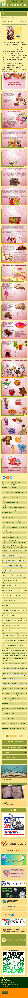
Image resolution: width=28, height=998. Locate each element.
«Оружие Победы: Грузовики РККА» (11, 716)
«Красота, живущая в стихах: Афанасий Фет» (13, 723)
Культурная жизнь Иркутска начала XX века (13, 542)
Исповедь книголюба (8, 495)
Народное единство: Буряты (9, 593)
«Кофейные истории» (7, 608)
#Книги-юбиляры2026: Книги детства (12, 545)
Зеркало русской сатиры (8, 680)
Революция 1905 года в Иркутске (11, 522)
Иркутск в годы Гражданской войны (11, 497)
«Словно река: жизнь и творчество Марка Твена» (15, 726)
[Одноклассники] (7, 477)
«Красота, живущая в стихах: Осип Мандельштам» (15, 695)
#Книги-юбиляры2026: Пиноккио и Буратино (14, 484)
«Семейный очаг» (6, 532)
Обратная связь (5, 986)
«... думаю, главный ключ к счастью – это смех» (14, 721)
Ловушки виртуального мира (9, 517)
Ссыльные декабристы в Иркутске (11, 638)
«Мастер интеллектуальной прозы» (11, 625)
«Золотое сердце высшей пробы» (11, 482)
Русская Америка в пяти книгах (10, 690)
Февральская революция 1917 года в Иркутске (14, 515)
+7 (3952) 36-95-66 (17, 1)
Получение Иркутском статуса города (12, 685)
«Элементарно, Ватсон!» (8, 700)
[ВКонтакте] (4, 477)
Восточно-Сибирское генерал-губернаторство (14, 630)
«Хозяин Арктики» (6, 648)
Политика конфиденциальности (9, 984)
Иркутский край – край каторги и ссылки (13, 663)
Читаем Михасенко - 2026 (8, 660)
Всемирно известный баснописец (11, 512)
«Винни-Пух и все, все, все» (9, 487)
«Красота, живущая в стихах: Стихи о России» (14, 552)
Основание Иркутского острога (10, 698)
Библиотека (13, 850)
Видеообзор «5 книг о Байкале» (10, 537)
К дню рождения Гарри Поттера (10, 502)
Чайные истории (6, 570)
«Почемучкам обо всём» (8, 615)
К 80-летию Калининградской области (12, 565)
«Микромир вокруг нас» (8, 555)
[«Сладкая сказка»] (14, 33)
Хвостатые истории (7, 535)
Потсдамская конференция (9, 718)
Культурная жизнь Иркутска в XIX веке (12, 580)
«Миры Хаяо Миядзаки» (8, 703)
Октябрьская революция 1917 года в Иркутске (14, 505)
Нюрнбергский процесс (8, 713)
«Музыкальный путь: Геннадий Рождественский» (14, 590)
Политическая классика (8, 600)
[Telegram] (11, 477)
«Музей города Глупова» (8, 678)
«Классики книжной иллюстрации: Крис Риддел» (15, 520)
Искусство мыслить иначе (9, 525)
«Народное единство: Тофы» (9, 540)
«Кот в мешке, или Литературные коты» (12, 645)
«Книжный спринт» (7, 605)
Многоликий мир (6, 779)
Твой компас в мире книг (8, 572)
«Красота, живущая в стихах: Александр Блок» (14, 731)
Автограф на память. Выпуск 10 (10, 510)
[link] (14, 14)
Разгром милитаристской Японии (11, 710)
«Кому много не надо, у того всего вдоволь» (13, 597)
